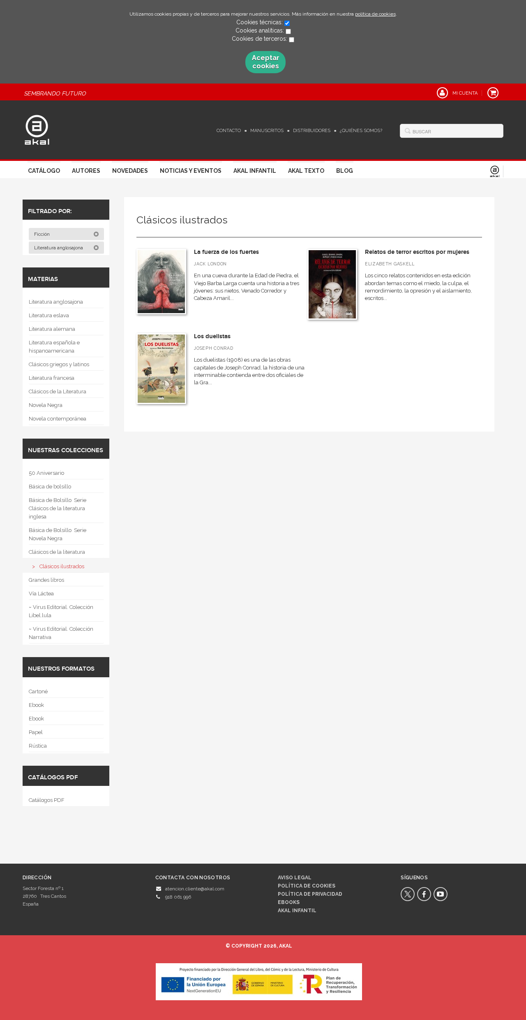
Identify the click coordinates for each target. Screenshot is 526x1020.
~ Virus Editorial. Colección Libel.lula (61, 611)
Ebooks (289, 902)
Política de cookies (306, 886)
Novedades (130, 170)
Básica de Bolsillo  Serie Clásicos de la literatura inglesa (57, 508)
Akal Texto (306, 170)
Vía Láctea (41, 593)
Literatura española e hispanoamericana (54, 346)
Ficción (42, 234)
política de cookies (375, 14)
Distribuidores (311, 130)
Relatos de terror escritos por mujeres (417, 252)
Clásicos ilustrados (61, 566)
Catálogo (44, 170)
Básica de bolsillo (50, 486)
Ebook (36, 705)
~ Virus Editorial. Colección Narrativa (61, 633)
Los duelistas (212, 336)
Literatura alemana (52, 329)
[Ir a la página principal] (37, 128)
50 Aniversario (46, 473)
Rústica (38, 746)
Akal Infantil (254, 170)
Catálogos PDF (47, 800)
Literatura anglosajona (59, 248)
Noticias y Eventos (190, 170)
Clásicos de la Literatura (57, 391)
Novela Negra (45, 405)
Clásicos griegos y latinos (59, 364)
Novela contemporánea (57, 419)
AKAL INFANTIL (297, 910)
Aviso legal (294, 878)
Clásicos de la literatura (57, 552)
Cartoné (38, 691)
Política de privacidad (310, 894)
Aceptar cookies (265, 62)
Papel (36, 732)
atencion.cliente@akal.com (194, 889)
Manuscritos (267, 130)
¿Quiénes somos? (361, 130)
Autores (86, 170)
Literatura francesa (51, 378)
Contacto (229, 130)
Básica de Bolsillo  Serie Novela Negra (57, 534)
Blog (344, 170)
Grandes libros (46, 580)
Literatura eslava (49, 315)
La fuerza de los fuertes (226, 252)
